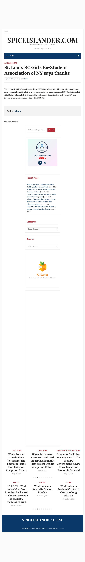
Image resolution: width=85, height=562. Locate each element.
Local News (8, 451)
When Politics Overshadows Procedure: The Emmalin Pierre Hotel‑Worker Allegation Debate (41, 201)
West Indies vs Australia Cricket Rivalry (36, 489)
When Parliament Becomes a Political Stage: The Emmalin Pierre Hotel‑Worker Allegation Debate (34, 461)
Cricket (10, 482)
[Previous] (8, 459)
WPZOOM (60, 528)
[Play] (40, 162)
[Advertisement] (42, 14)
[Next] (76, 459)
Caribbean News (10, 63)
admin (25, 79)
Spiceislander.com (42, 40)
